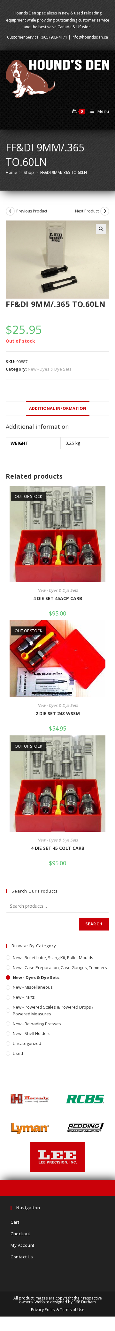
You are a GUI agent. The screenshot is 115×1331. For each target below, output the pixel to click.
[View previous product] (10, 211)
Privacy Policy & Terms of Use (57, 1309)
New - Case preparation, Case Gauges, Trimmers (60, 967)
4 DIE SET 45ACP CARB (57, 598)
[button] (101, 229)
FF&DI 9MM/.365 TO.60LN (63, 172)
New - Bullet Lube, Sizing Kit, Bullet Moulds (53, 957)
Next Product (87, 211)
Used (18, 1053)
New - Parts (24, 997)
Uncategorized (27, 1043)
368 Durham (84, 1302)
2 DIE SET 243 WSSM (57, 713)
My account (22, 1245)
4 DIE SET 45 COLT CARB (57, 848)
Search (94, 924)
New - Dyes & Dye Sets (50, 369)
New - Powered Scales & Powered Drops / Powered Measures (53, 1010)
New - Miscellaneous (33, 987)
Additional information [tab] (57, 408)
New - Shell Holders (31, 1033)
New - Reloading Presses (37, 1024)
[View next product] (104, 211)
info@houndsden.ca (90, 37)
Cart (15, 1222)
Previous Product (31, 211)
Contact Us (22, 1257)
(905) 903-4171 (54, 37)
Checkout (20, 1234)
